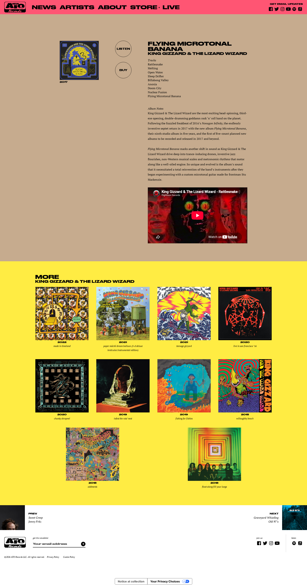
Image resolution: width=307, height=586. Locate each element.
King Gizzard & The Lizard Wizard (197, 53)
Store (143, 7)
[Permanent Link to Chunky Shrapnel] (62, 411)
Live (171, 7)
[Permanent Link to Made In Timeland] (62, 339)
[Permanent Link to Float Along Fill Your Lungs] (214, 480)
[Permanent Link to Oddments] (92, 480)
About (112, 7)
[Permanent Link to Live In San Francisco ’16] (245, 339)
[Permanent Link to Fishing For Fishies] (184, 411)
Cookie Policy (69, 557)
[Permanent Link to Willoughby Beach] (245, 411)
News (44, 7)
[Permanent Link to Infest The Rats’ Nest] (123, 411)
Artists (77, 7)
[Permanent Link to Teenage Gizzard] (184, 339)
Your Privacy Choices (165, 581)
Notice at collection (131, 581)
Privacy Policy (53, 557)
